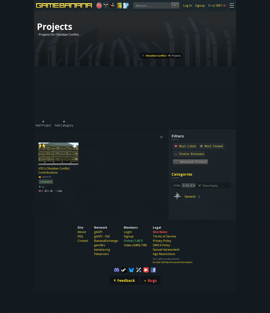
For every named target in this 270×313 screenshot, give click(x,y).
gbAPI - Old (101, 236)
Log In (187, 5)
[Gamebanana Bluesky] (131, 270)
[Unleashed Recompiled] (112, 5)
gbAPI (98, 232)
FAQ (80, 236)
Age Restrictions (164, 254)
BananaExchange (106, 241)
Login (128, 232)
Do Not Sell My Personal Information (172, 262)
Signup (200, 5)
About (82, 232)
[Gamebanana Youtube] (146, 270)
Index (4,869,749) (135, 245)
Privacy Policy (162, 241)
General (46, 176)
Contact (83, 241)
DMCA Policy (161, 245)
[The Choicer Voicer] (126, 5)
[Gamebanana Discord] (117, 270)
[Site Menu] (231, 5)
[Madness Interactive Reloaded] (99, 5)
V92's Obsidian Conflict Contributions (54, 170)
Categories (182, 174)
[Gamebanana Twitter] (139, 270)
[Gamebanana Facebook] (153, 270)
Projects (176, 55)
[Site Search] (175, 5)
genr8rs (99, 245)
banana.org (102, 250)
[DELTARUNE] (105, 5)
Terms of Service (164, 236)
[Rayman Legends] (119, 5)
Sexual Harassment (166, 250)
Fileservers (101, 254)
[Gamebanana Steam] (124, 270)
